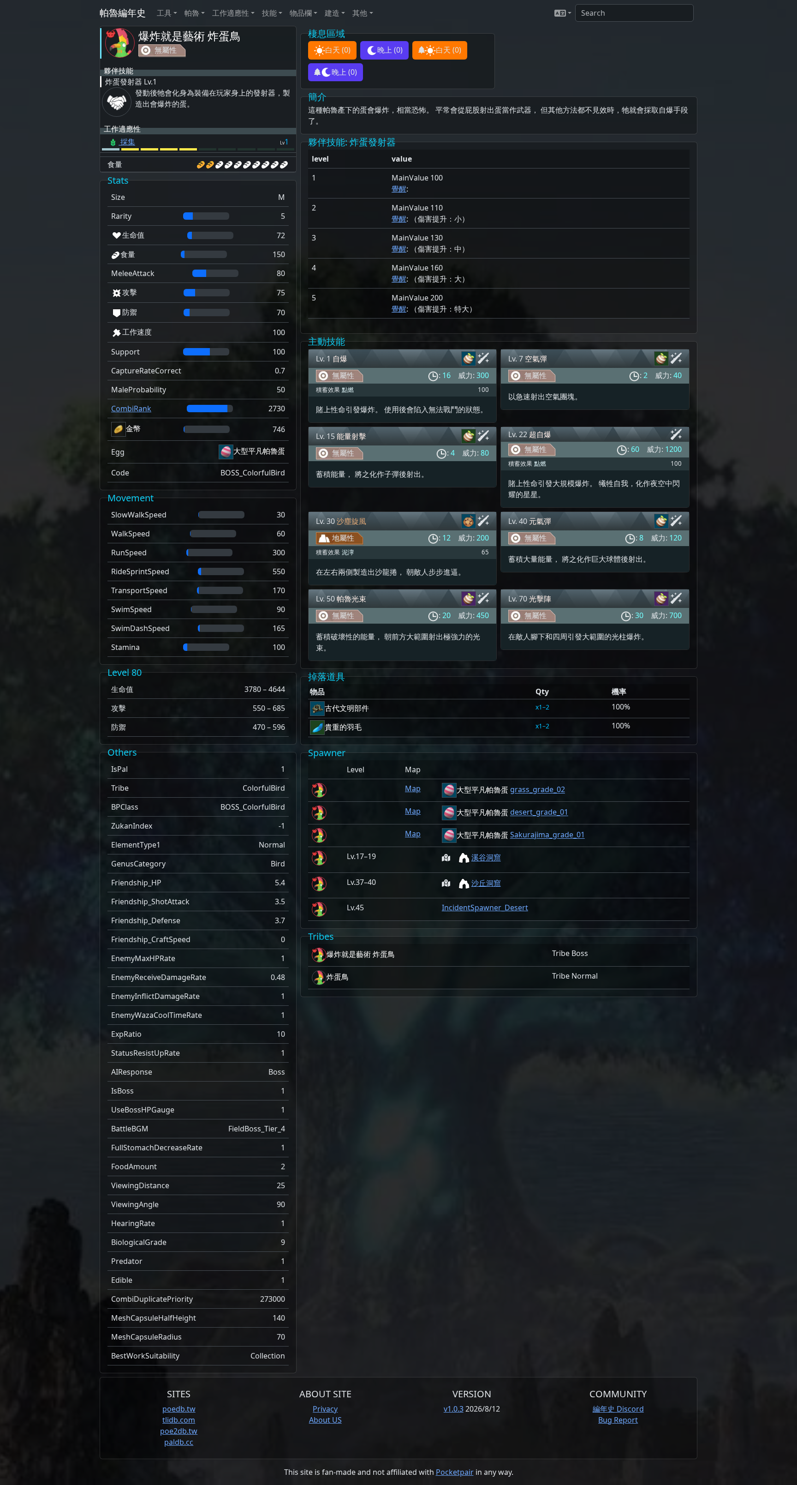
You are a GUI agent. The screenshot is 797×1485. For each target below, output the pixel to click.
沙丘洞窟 (486, 883)
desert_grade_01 (539, 812)
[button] (563, 13)
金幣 (133, 428)
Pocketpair (455, 1472)
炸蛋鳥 (338, 977)
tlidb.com (178, 1420)
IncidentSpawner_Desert (485, 907)
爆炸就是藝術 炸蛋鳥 (189, 35)
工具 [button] (164, 13)
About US (325, 1420)
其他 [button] (359, 13)
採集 (127, 142)
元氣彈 (540, 521)
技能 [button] (269, 13)
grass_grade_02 (537, 790)
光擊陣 (540, 599)
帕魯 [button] (191, 13)
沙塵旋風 (351, 521)
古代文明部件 (347, 708)
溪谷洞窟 (486, 858)
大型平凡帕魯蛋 (259, 451)
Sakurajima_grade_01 (547, 835)
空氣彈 (536, 359)
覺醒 (399, 189)
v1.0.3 (454, 1409)
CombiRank (131, 408)
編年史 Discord (618, 1409)
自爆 (340, 359)
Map (413, 788)
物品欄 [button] (301, 13)
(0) (338, 50)
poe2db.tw (178, 1431)
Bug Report (618, 1420)
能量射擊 (351, 436)
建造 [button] (332, 13)
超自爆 (540, 434)
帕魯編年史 (123, 12)
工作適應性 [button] (230, 13)
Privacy (325, 1409)
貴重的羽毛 (343, 727)
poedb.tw (179, 1409)
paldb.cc (178, 1442)
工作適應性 (122, 129)
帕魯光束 (351, 599)
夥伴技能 (118, 71)
